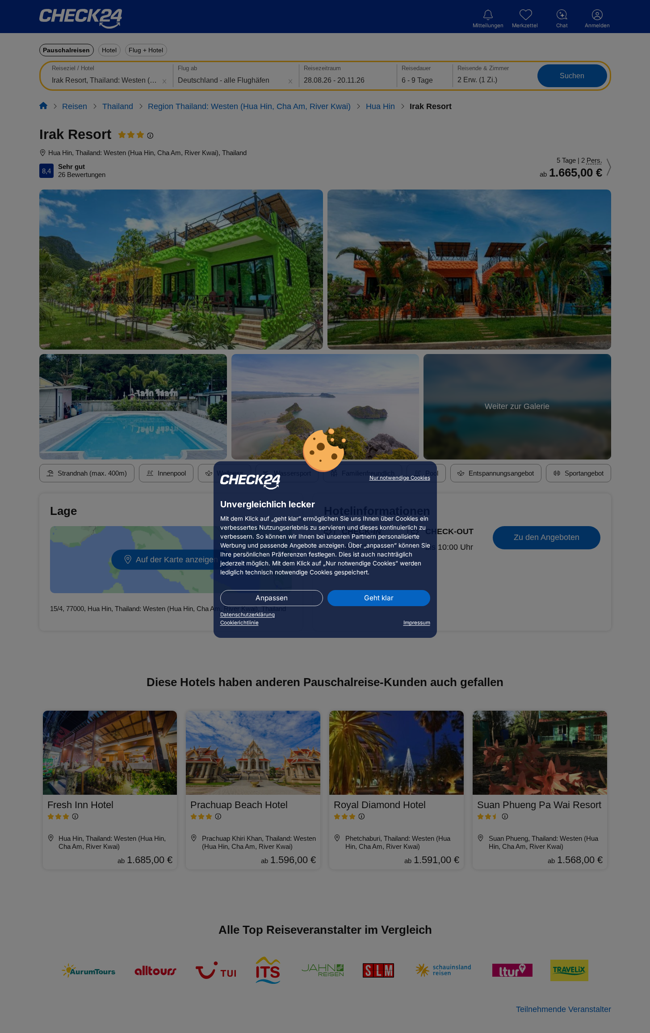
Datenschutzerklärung (247, 614)
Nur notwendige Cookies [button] (399, 478)
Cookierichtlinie (239, 623)
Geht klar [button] (379, 598)
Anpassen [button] (272, 598)
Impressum (416, 623)
